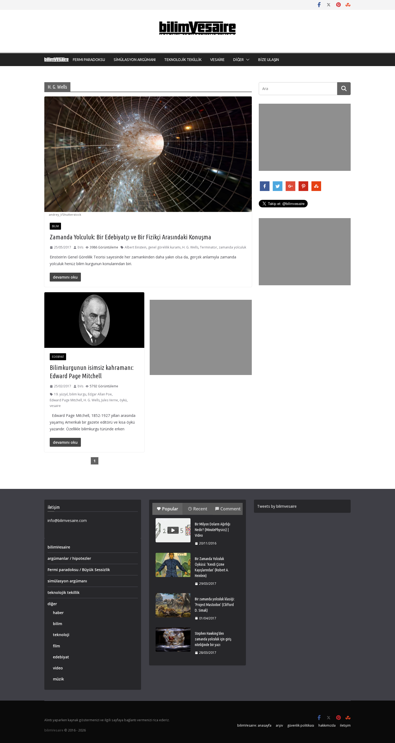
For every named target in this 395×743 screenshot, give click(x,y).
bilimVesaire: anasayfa (254, 725)
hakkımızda (327, 725)
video (58, 667)
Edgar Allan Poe (100, 394)
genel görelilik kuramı (164, 247)
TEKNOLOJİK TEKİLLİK (183, 59)
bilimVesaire (59, 547)
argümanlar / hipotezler (69, 558)
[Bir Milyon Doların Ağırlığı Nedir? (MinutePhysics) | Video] (173, 530)
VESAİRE (217, 59)
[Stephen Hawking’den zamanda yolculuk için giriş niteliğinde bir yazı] (173, 639)
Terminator (208, 247)
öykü (123, 400)
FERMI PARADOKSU (89, 59)
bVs (80, 247)
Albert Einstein (135, 247)
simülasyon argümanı (67, 580)
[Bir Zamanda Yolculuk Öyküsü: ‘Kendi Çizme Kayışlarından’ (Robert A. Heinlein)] (173, 565)
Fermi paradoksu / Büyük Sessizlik (79, 569)
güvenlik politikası (300, 725)
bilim (55, 226)
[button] (247, 59)
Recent (200, 509)
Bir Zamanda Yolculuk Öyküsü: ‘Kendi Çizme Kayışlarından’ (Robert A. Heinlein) (212, 567)
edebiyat (58, 357)
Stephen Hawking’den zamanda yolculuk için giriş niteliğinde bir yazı (213, 639)
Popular (170, 509)
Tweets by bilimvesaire (277, 506)
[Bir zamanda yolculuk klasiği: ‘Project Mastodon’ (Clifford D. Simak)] (173, 605)
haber (58, 612)
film (56, 645)
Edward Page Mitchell (66, 400)
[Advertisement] (201, 337)
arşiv (279, 725)
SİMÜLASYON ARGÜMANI (135, 59)
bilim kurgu (77, 394)
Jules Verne (109, 400)
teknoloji (61, 634)
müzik (58, 678)
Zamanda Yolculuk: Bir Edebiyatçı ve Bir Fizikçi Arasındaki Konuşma (130, 237)
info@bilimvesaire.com (67, 520)
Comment (230, 509)
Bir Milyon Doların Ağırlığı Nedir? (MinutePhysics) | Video (212, 530)
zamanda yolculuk (232, 247)
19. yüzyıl (61, 394)
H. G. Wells (190, 247)
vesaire (55, 405)
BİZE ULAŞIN (268, 59)
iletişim (345, 725)
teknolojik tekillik (64, 592)
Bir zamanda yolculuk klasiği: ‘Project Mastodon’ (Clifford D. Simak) (215, 604)
